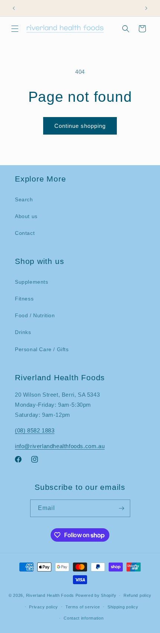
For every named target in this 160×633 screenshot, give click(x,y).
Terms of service (82, 607)
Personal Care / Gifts (42, 349)
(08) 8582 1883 (34, 430)
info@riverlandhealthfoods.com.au (60, 446)
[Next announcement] (146, 8)
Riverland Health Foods (50, 595)
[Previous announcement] (14, 8)
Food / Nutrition (35, 315)
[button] (15, 29)
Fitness (24, 299)
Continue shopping (80, 126)
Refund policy (137, 595)
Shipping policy (123, 607)
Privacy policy (43, 607)
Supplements (31, 282)
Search (24, 199)
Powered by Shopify (96, 595)
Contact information (83, 618)
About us (26, 216)
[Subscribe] (121, 508)
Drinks (23, 332)
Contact (25, 233)
